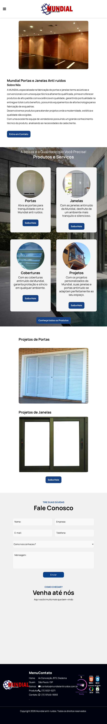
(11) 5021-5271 (48, 690)
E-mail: (18, 533)
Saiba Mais (30, 222)
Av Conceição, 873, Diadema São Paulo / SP (52, 680)
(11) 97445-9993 (49, 694)
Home (32, 678)
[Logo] (16, 685)
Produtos (33, 690)
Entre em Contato (18, 134)
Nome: (17, 522)
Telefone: (61, 533)
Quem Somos (32, 684)
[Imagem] (3, 9)
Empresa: (61, 522)
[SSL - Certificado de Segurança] (97, 692)
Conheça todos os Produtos (53, 320)
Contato (33, 694)
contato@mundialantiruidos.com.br (58, 686)
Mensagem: (20, 555)
